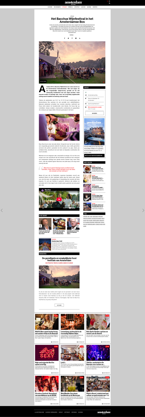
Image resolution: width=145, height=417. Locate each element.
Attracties (85, 216)
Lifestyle (76, 7)
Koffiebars (100, 216)
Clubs (91, 216)
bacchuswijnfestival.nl (93, 103)
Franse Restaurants (87, 218)
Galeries (90, 220)
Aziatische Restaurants (96, 218)
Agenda (89, 7)
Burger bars (97, 222)
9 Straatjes (97, 224)
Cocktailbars (95, 216)
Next (78, 225)
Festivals (71, 35)
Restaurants (57, 7)
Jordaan (101, 220)
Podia (87, 220)
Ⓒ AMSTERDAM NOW (39, 412)
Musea (101, 224)
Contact (61, 412)
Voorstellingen (96, 220)
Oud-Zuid (85, 224)
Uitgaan (64, 7)
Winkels (70, 7)
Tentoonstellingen (91, 224)
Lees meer (59, 305)
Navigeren (94, 113)
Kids (89, 216)
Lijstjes (83, 7)
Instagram (74, 412)
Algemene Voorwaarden (51, 412)
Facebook (80, 412)
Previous (40, 225)
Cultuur (50, 7)
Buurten (95, 7)
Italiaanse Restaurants (90, 222)
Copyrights (67, 412)
